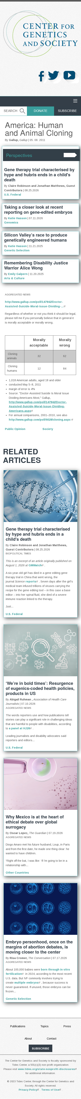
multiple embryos (26, 982)
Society (47, 429)
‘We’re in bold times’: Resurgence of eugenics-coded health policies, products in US (40, 688)
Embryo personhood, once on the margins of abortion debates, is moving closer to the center (39, 947)
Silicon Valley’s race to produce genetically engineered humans (35, 237)
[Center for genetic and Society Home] (40, 33)
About (28, 1038)
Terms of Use (50, 1089)
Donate (40, 111)
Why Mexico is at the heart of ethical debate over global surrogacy (35, 822)
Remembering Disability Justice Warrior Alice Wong (36, 265)
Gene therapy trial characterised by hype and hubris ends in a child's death (39, 175)
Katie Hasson (17, 218)
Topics (44, 1026)
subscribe (40, 1048)
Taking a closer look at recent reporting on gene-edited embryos (38, 209)
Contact (51, 1038)
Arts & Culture (14, 278)
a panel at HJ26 (19, 728)
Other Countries (17, 872)
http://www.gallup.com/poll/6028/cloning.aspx (40, 419)
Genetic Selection (16, 250)
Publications (17, 1026)
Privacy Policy (28, 1089)
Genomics (11, 222)
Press (67, 1026)
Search (10, 111)
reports (31, 581)
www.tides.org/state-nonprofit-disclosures (46, 1069)
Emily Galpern (18, 274)
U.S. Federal (12, 194)
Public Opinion (15, 429)
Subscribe (67, 111)
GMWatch (35, 565)
